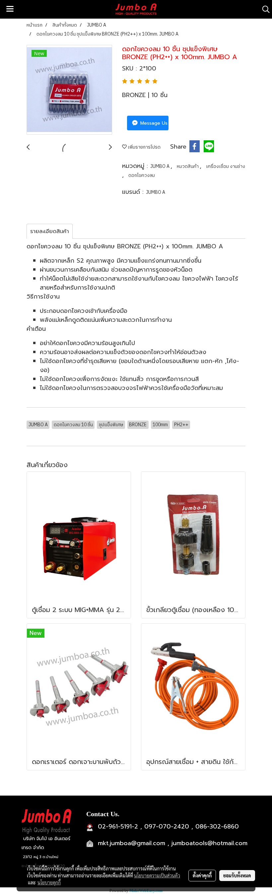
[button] (263, 9)
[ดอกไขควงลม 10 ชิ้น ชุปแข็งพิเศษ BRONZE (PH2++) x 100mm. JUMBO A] (69, 90)
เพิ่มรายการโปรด (144, 147)
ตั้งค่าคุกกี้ (202, 875)
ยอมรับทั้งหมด (237, 875)
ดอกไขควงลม (141, 175)
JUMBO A (160, 166)
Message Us (153, 123)
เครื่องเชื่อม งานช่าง (225, 166)
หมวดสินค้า (188, 166)
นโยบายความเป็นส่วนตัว (157, 875)
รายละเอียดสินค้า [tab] (49, 231)
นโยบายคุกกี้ (49, 882)
